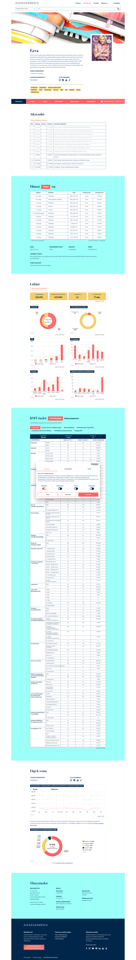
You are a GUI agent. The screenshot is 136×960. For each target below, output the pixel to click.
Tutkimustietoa (59, 939)
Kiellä (47, 494)
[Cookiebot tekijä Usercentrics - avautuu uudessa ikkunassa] (92, 464)
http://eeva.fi (33, 80)
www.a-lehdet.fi (34, 899)
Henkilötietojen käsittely (50, 957)
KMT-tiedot (59, 101)
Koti (66, 89)
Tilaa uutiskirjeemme (61, 935)
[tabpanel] (68, 144)
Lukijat (44, 101)
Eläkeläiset (34, 89)
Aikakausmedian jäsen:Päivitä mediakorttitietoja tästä (34, 947)
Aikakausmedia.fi (91, 945)
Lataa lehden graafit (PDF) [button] (39, 289)
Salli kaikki (88, 494)
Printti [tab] (46, 187)
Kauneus (56, 89)
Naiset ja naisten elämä (54, 87)
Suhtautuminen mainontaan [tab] (85, 427)
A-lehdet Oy (34, 87)
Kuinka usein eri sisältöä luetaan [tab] (51, 427)
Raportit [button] (104, 3)
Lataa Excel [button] (119, 101)
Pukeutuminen (35, 92)
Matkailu (72, 89)
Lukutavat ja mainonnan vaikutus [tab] (41, 430)
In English (117, 3)
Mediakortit (87, 3)
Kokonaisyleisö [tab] (71, 419)
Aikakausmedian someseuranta (64, 863)
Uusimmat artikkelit (60, 937)
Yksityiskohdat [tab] (68, 469)
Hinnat (32, 101)
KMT (61, 89)
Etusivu (78, 3)
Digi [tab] (53, 187)
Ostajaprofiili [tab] (78, 430)
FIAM (40, 89)
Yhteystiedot (91, 101)
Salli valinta (68, 494)
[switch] (60, 489)
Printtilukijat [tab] (55, 419)
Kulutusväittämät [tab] (69, 427)
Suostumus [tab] (47, 469)
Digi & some (75, 101)
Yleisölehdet (43, 87)
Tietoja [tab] (89, 469)
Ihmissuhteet (47, 89)
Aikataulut (18, 101)
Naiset (78, 89)
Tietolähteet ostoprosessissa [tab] (63, 430)
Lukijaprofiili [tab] (35, 427)
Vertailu (96, 3)
